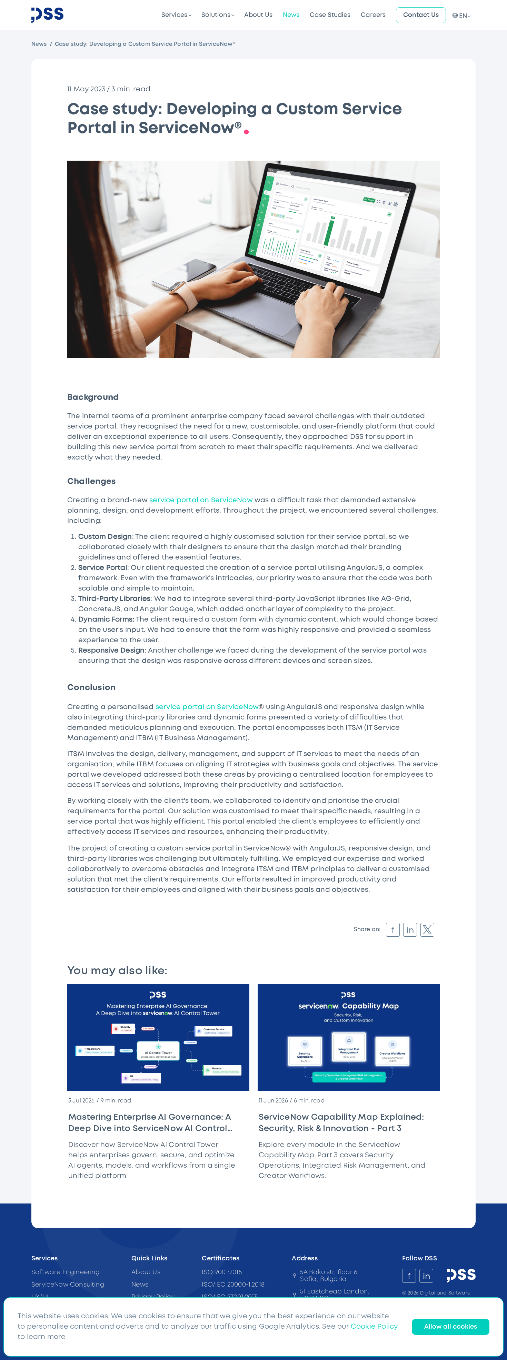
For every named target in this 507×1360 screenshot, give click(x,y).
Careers (373, 15)
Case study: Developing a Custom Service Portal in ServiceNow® (145, 44)
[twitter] (427, 930)
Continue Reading (219, 1189)
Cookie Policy (374, 1326)
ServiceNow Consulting (67, 1285)
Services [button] (174, 15)
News (291, 15)
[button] (461, 15)
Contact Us (421, 15)
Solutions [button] (215, 15)
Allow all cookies (450, 1327)
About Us (258, 15)
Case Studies (330, 15)
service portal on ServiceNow (201, 500)
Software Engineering (65, 1272)
